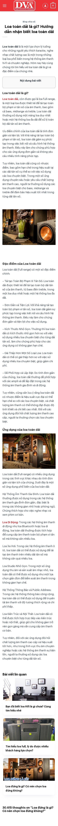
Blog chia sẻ (29, 21)
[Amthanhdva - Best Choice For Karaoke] (24, 5)
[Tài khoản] (45, 5)
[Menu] (4, 5)
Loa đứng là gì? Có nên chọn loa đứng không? (26, 788)
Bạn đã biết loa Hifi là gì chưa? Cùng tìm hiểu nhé (28, 708)
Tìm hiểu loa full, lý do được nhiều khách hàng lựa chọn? (27, 748)
